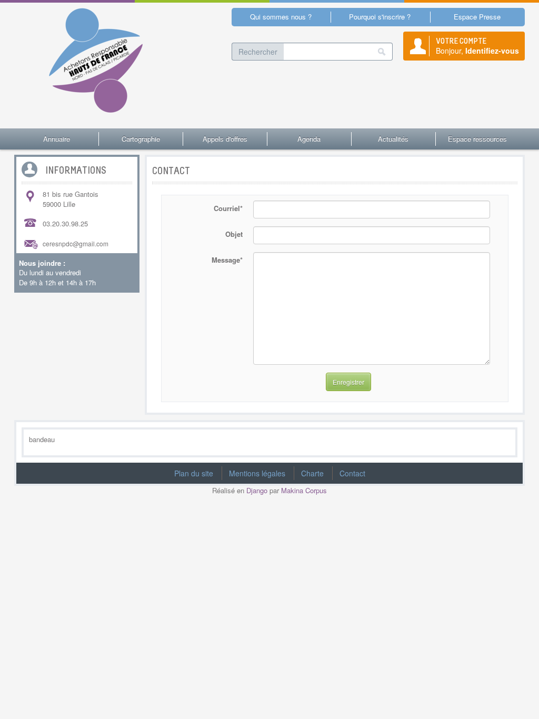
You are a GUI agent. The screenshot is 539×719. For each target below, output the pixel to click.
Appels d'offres (225, 139)
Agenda (309, 139)
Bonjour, (477, 46)
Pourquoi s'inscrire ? (380, 17)
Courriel (228, 208)
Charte (312, 473)
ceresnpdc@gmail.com (75, 243)
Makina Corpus (304, 490)
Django (256, 490)
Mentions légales (257, 473)
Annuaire (56, 139)
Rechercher (257, 51)
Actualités (393, 139)
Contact (352, 473)
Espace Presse (477, 17)
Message (227, 260)
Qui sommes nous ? (281, 17)
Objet (234, 234)
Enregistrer (348, 381)
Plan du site (193, 473)
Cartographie (141, 139)
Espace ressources (477, 139)
